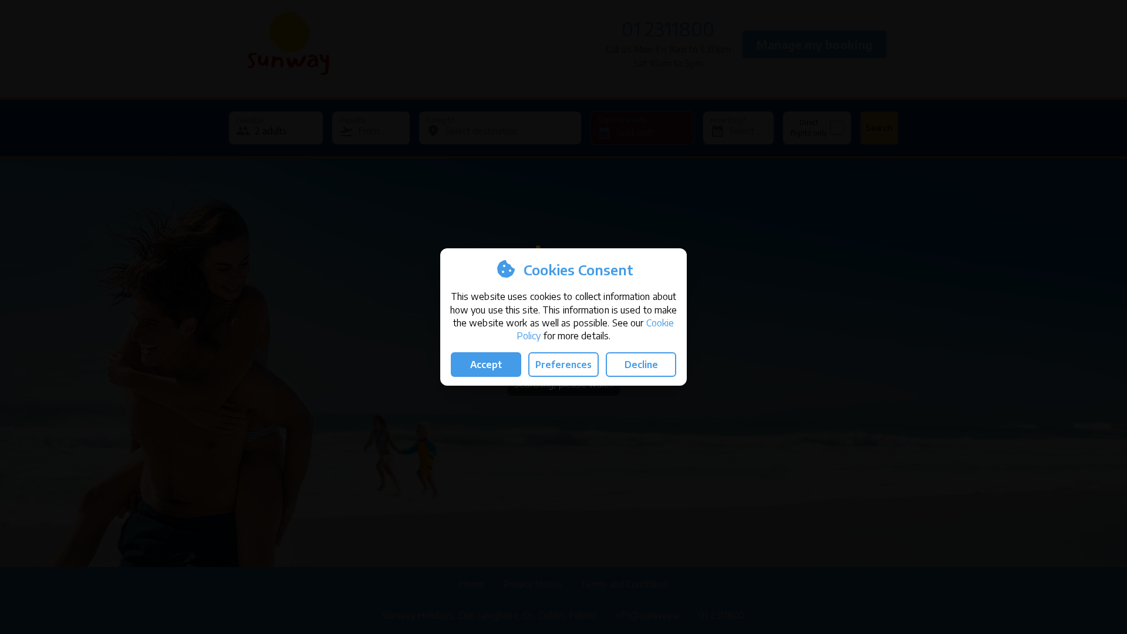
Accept (486, 364)
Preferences (563, 364)
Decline (641, 364)
